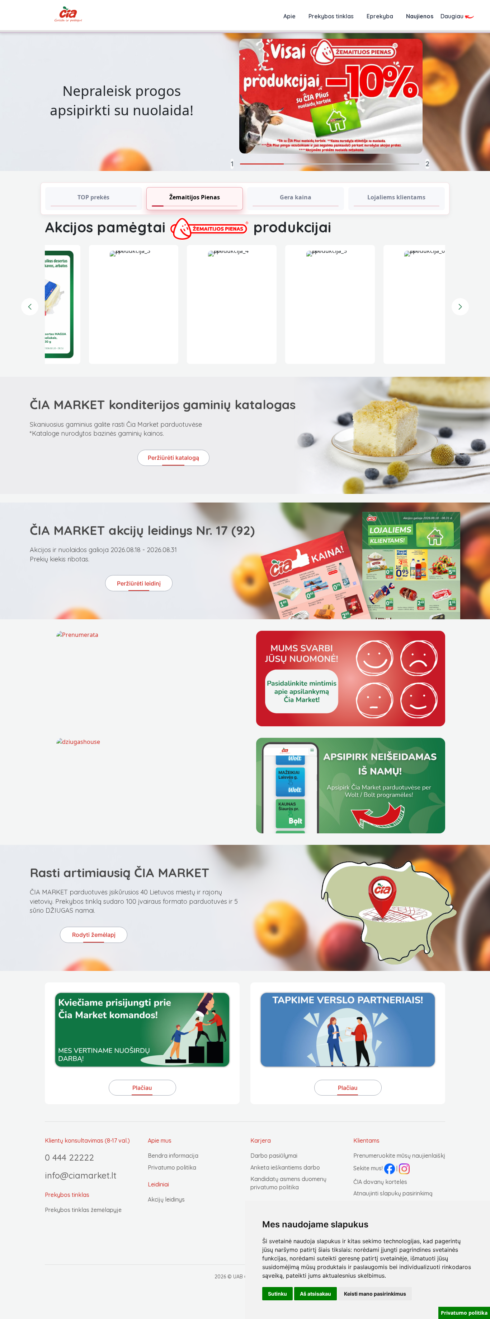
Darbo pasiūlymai (273, 1155)
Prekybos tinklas (331, 16)
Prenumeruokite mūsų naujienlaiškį (399, 1155)
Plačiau (142, 1087)
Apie (289, 16)
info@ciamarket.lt (81, 1175)
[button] (218, 164)
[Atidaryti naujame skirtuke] (151, 785)
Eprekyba (380, 16)
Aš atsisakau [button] (315, 1294)
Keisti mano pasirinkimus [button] (375, 1294)
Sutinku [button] (277, 1294)
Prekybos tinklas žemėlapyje (83, 1209)
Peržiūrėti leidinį (139, 583)
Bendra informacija (173, 1155)
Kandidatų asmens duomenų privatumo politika (288, 1182)
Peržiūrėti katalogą (173, 457)
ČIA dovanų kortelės (380, 1181)
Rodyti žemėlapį (94, 934)
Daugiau (452, 16)
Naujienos (419, 16)
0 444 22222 (69, 1157)
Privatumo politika (172, 1167)
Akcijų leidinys (166, 1199)
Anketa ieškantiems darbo (285, 1167)
